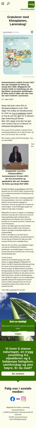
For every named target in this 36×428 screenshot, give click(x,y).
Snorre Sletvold (14, 262)
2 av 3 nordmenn (19, 113)
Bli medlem (18, 373)
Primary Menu (3, 3)
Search (9, 3)
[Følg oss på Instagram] (23, 401)
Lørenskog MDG (27, 9)
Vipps (18, 334)
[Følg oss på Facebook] (13, 401)
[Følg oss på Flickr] (18, 401)
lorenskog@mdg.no (18, 410)
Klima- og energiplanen (17, 189)
